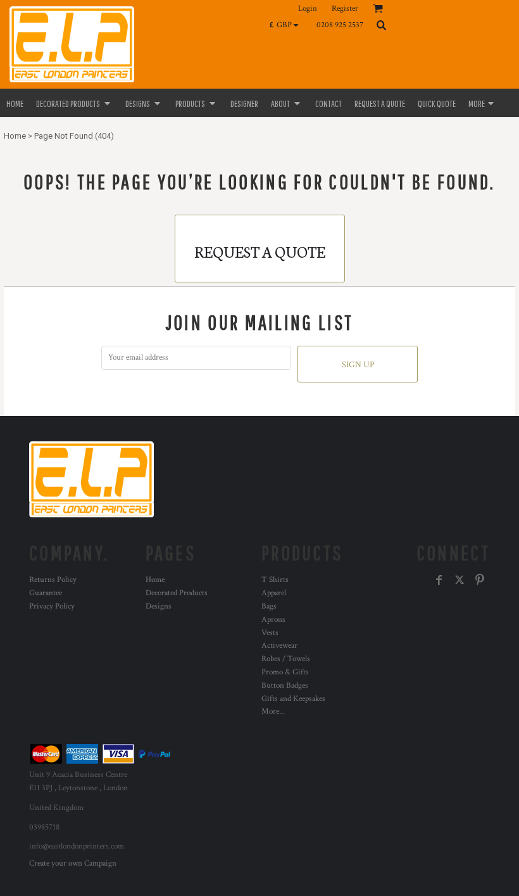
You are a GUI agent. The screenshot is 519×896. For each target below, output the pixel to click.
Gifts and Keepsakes (293, 698)
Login (307, 8)
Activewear (279, 645)
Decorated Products (177, 593)
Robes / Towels (285, 658)
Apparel (273, 593)
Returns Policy (53, 579)
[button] (287, 24)
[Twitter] (459, 580)
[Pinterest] (480, 580)
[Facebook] (439, 580)
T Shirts (275, 579)
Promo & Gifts (285, 672)
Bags (269, 606)
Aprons (273, 619)
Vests (269, 633)
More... (273, 711)
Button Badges (284, 685)
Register (345, 8)
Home (15, 136)
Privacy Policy (52, 606)
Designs (159, 606)
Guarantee (45, 593)
